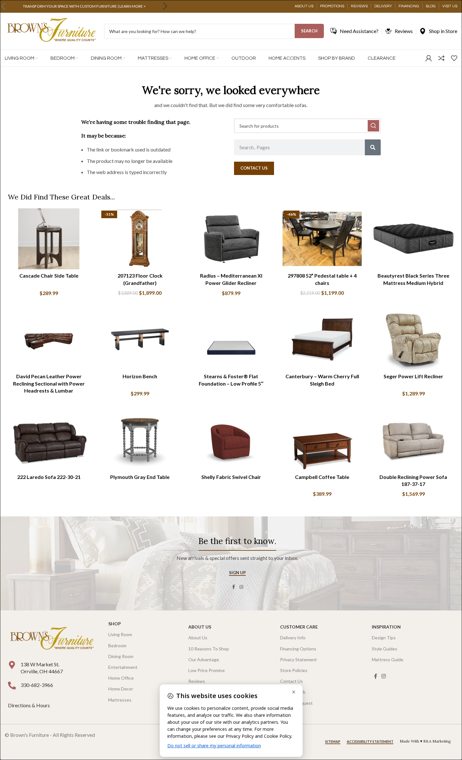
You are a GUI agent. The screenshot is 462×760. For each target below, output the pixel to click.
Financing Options (298, 648)
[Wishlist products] (454, 58)
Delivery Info (292, 637)
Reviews (196, 681)
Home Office (121, 678)
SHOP (114, 623)
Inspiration (386, 626)
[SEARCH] (373, 125)
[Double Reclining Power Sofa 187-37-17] (413, 440)
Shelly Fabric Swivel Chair (231, 477)
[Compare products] (441, 58)
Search (309, 30)
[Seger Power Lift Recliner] (413, 339)
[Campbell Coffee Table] (322, 440)
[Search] (373, 147)
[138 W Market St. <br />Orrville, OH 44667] (12, 665)
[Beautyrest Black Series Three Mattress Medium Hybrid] (413, 239)
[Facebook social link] (234, 587)
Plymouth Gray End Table (140, 477)
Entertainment (122, 667)
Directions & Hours (29, 705)
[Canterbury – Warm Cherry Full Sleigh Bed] (322, 339)
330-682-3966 (37, 685)
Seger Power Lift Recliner (413, 376)
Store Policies (293, 670)
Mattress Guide (387, 659)
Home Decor (120, 688)
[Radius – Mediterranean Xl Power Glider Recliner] (231, 239)
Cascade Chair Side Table (48, 275)
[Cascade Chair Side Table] (49, 239)
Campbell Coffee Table (322, 477)
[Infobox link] (84, 6)
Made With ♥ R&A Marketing (425, 741)
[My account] (428, 58)
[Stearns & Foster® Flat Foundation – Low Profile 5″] (231, 339)
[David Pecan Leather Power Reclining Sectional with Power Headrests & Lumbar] (49, 339)
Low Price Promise (206, 670)
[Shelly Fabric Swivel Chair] (231, 440)
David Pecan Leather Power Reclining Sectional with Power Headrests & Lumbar (49, 383)
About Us (199, 626)
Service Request (296, 703)
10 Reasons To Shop (208, 648)
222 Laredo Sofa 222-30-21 (49, 477)
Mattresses (119, 700)
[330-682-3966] (12, 685)
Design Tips (384, 637)
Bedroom (117, 645)
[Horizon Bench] (140, 339)
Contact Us (291, 681)
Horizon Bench (140, 376)
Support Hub (292, 692)
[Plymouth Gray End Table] (140, 440)
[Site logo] (51, 31)
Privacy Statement (298, 659)
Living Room (120, 634)
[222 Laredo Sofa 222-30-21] (49, 440)
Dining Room (120, 656)
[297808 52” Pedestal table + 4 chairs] (322, 239)
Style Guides (384, 648)
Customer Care (299, 626)
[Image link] (52, 639)
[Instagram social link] (241, 587)
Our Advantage (203, 659)
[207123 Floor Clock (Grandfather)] (140, 239)
